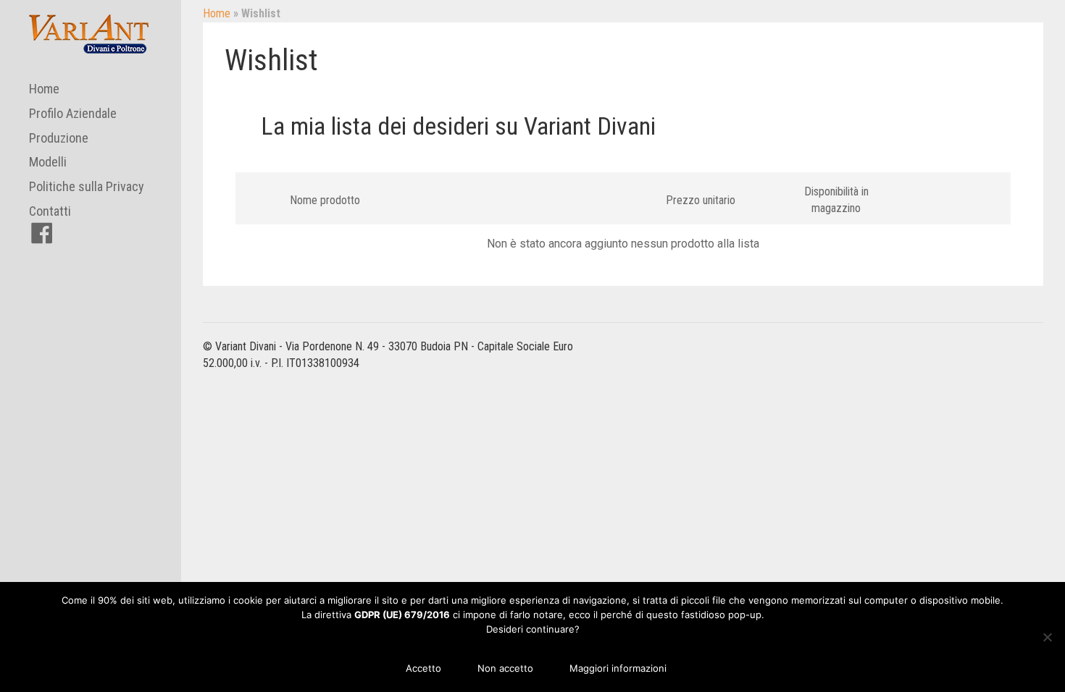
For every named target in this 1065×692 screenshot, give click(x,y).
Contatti (50, 211)
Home (44, 88)
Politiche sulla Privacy (86, 186)
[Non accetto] (1047, 637)
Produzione (58, 137)
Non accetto (505, 668)
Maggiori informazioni (618, 668)
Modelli (48, 161)
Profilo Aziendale (73, 113)
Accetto (423, 668)
